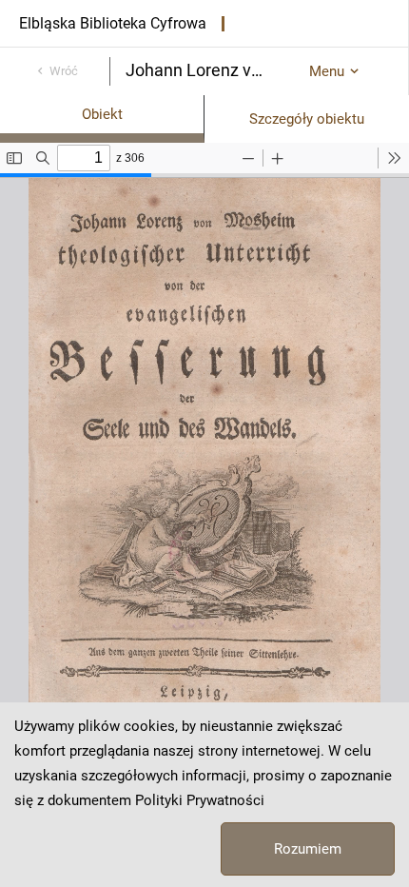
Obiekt (102, 114)
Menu (326, 71)
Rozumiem (307, 848)
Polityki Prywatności (199, 800)
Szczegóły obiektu (306, 119)
